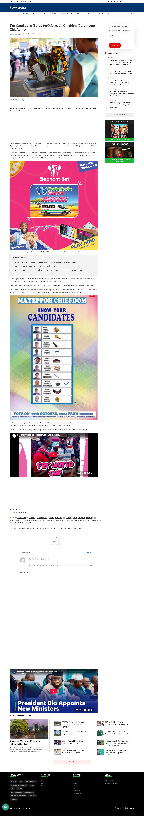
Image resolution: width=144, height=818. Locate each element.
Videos (45, 14)
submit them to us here (82, 520)
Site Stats (76, 788)
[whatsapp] (126, 1)
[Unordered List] (43, 565)
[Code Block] (48, 565)
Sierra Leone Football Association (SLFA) (22, 792)
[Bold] (29, 565)
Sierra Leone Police (31, 781)
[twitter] (114, 1)
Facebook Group (42, 518)
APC (21, 781)
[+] (57, 565)
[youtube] (123, 1)
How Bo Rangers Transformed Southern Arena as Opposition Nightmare (120, 105)
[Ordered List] (40, 565)
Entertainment (67, 14)
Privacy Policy (109, 781)
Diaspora (111, 14)
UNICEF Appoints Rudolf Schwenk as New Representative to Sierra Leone (45, 262)
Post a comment (38, 34)
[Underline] (35, 565)
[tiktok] (112, 1)
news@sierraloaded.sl (64, 520)
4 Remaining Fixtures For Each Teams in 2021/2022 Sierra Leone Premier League (49, 270)
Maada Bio (14, 781)
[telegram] (117, 1)
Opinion (131, 14)
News (11, 14)
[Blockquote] (46, 565)
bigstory (32, 785)
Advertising (77, 783)
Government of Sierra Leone (19, 785)
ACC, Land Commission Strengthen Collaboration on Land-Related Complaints (122, 93)
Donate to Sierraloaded (22, 522)
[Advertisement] (98, 7)
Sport (101, 14)
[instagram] (109, 1)
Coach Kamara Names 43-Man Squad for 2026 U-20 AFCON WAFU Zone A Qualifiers (121, 62)
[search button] (35, 1)
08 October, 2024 (15, 34)
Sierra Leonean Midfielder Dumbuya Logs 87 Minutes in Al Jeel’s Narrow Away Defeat (121, 82)
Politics (54, 14)
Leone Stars (32, 795)
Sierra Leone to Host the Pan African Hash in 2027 (36, 266)
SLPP (12, 788)
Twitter (51, 518)
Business (91, 14)
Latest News (112, 53)
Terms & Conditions (111, 783)
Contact (30, 1)
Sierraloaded (21, 518)
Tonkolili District (22, 512)
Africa (122, 14)
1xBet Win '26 (23, 14)
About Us (76, 781)
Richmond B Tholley (17, 100)
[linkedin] (120, 1)
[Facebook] (106, 1)
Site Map (76, 786)
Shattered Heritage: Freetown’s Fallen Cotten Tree (25, 742)
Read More (72, 762)
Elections (13, 512)
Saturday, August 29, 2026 (18, 1)
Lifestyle (80, 14)
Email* (111, 35)
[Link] (51, 565)
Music (35, 14)
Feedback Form (78, 793)
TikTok (75, 518)
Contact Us (76, 790)
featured (19, 788)
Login (91, 552)
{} (54, 565)
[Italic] (32, 565)
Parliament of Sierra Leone (18, 795)
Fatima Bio (14, 799)
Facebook (32, 518)
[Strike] (37, 565)
